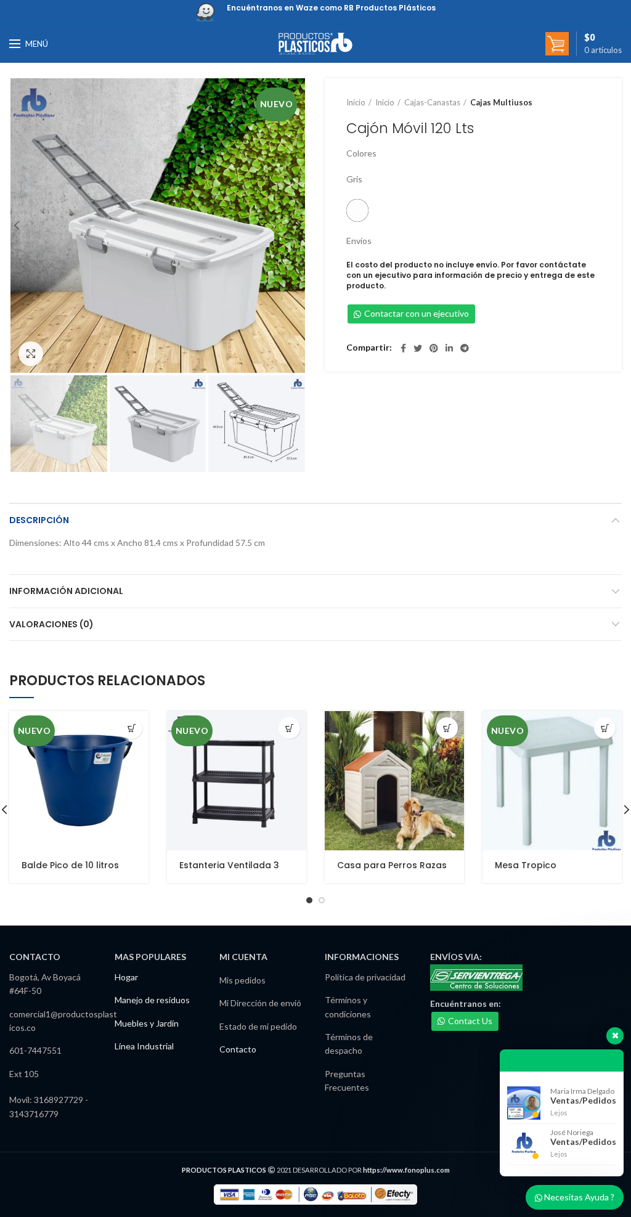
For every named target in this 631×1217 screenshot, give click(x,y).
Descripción (39, 520)
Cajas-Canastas (432, 102)
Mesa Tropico (525, 865)
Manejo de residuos (152, 1000)
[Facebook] (403, 348)
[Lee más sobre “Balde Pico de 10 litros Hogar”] (131, 728)
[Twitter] (418, 348)
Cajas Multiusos (501, 102)
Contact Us (470, 1021)
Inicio (355, 102)
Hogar (126, 977)
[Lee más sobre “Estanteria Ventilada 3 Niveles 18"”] (289, 728)
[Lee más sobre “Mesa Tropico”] (605, 728)
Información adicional (66, 591)
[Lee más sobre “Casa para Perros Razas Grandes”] (447, 728)
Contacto (237, 1049)
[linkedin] (449, 348)
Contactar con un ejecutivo (416, 313)
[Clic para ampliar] (30, 353)
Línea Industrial (144, 1046)
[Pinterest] (434, 348)
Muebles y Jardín (147, 1023)
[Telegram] (465, 348)
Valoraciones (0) (51, 624)
